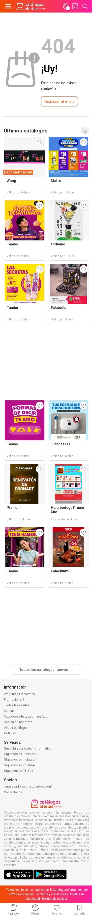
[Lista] (75, 6)
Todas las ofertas (17, 705)
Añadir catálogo (15, 728)
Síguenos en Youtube (19, 765)
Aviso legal (25, 894)
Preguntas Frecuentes (19, 694)
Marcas (9, 711)
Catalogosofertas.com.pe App (26, 716)
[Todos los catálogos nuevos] (85, 131)
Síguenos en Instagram (20, 759)
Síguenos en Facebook (20, 754)
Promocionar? (14, 699)
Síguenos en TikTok (18, 771)
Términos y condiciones (51, 894)
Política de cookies (55, 899)
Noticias (10, 733)
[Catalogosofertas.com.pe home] (31, 6)
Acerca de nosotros (18, 722)
